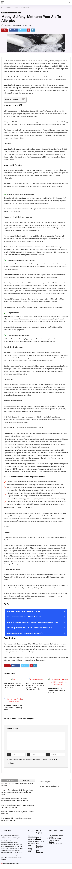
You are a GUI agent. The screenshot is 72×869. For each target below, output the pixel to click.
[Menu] (2, 2)
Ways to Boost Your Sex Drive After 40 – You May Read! (13, 708)
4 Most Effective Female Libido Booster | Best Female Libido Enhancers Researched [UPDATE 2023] (17, 792)
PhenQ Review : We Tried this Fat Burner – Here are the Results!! (13, 685)
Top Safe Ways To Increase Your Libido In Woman (56, 691)
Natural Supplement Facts (13, 12)
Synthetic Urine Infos (55, 843)
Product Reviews (54, 840)
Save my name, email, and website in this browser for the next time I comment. (34, 759)
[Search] (69, 2)
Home (2, 7)
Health (3, 12)
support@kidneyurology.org (11, 863)
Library (51, 837)
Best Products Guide (55, 838)
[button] (22, 100)
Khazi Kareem (7, 25)
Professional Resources (56, 835)
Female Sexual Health (30, 849)
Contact (51, 842)
